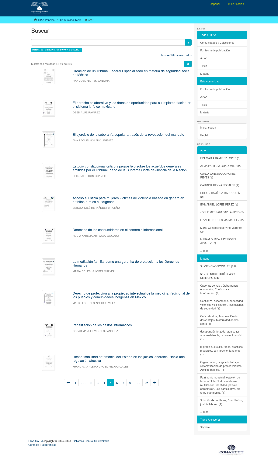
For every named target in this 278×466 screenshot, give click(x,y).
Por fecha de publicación (215, 50)
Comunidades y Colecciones (217, 42)
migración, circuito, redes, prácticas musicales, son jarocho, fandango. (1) (221, 350)
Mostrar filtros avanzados (176, 55)
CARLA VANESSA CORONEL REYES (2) (217, 175)
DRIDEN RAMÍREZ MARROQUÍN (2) (220, 194)
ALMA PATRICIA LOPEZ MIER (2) (220, 166)
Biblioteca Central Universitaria (90, 441)
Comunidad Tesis (70, 20)
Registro (205, 135)
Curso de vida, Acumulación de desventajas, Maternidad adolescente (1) (219, 320)
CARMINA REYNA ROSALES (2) (219, 185)
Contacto (33, 445)
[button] (216, 4)
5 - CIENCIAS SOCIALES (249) (219, 266)
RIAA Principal (46, 20)
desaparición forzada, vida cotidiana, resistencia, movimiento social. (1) (221, 335)
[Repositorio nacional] (233, 449)
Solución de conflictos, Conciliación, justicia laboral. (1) (221, 402)
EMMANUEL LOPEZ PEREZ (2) (219, 204)
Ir (188, 42)
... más (204, 251)
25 (146, 382)
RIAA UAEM (35, 441)
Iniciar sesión (208, 127)
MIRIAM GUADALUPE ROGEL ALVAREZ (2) (218, 241)
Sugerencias (48, 445)
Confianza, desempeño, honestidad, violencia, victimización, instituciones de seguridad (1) (222, 304)
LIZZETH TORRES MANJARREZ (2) (222, 220)
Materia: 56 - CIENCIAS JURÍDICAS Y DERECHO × (56, 49)
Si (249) (205, 427)
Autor (203, 58)
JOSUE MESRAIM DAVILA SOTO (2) (222, 212)
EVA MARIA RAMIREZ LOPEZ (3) (220, 158)
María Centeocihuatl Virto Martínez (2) (221, 229)
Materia (204, 73)
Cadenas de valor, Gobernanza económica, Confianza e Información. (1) (219, 289)
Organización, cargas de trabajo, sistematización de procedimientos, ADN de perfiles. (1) (221, 365)
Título (203, 66)
